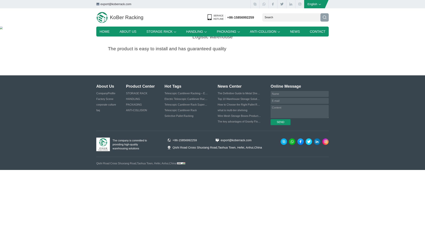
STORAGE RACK (159, 31)
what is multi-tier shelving (232, 110)
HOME (105, 31)
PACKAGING (226, 31)
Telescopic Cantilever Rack (181, 110)
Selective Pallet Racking (179, 116)
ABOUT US (128, 31)
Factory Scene (104, 99)
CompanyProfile (105, 93)
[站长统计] (181, 163)
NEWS (295, 31)
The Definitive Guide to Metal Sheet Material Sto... (239, 93)
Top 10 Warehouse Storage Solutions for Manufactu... (239, 99)
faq (98, 110)
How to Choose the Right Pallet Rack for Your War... (239, 104)
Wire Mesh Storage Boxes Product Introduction (239, 116)
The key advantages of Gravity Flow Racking (239, 121)
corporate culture (106, 104)
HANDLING (194, 31)
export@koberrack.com (115, 4)
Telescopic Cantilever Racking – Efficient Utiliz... (186, 93)
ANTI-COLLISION (263, 31)
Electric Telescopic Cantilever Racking (186, 99)
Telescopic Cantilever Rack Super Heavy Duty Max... (186, 104)
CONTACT (317, 31)
